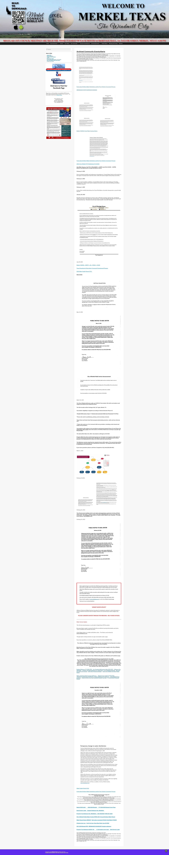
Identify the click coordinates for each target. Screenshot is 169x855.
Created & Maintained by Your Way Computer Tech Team (56, 852)
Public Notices (105, 43)
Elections (121, 43)
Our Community (74, 43)
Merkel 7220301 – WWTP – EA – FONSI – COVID (88, 265)
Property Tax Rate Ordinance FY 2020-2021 (92, 670)
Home (47, 43)
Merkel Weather (50, 56)
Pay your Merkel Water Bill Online (53, 60)
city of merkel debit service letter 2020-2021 (103, 669)
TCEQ (48, 57)
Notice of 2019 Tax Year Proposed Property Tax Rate (94, 677)
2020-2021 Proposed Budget (95, 671)
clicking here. (59, 95)
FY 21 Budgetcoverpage (109, 670)
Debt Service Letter (82, 810)
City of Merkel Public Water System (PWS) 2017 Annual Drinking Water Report (96, 816)
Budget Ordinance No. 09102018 (95, 810)
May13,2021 (79, 274)
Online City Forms (50, 61)
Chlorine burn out (81, 823)
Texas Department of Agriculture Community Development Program (92, 268)
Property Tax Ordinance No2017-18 (86, 829)
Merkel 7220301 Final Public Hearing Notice (87, 131)
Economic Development (85, 43)
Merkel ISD (49, 55)
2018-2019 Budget (93, 807)
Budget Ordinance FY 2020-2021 (84, 669)
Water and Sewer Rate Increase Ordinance (87, 675)
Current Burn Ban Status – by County (54, 59)
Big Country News (50, 58)
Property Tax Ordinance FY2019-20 (85, 676)
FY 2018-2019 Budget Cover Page (107, 807)
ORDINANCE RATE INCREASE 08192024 (87, 90)
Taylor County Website (51, 56)
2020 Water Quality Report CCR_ (84, 271)
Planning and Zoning (113, 43)
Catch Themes (121, 851)
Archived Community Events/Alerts (91, 51)
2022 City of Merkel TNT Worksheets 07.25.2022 (88, 164)
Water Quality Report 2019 (83, 788)
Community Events (95, 43)
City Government (53, 43)
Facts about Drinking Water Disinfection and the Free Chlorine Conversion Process (96, 86)
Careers (61, 43)
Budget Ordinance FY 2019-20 (102, 676)
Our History (67, 43)
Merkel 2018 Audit (82, 807)
